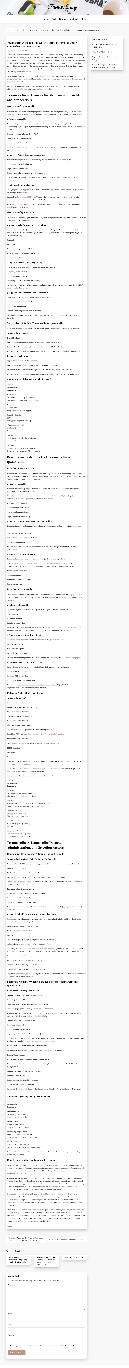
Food (53, 19)
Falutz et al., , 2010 (36, 1016)
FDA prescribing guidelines (20, 882)
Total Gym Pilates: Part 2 (74, 1257)
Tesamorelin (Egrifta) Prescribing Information (46, 734)
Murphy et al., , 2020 (41, 1041)
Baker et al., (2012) (26, 197)
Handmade (74, 19)
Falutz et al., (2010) (25, 147)
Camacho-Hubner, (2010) (33, 769)
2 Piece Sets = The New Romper (102, 52)
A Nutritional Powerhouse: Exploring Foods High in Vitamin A (18, 1259)
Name (10, 1314)
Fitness (62, 19)
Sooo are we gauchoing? (100, 39)
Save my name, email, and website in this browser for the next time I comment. (42, 1346)
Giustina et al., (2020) (37, 685)
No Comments (26, 50)
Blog (84, 19)
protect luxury (62, 7)
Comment (12, 1285)
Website (11, 1335)
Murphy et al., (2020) (64, 627)
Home (45, 19)
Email (10, 1324)
